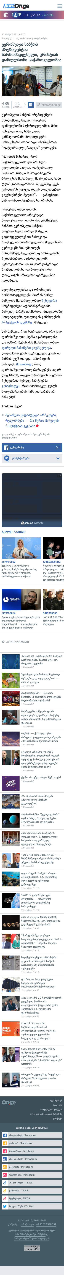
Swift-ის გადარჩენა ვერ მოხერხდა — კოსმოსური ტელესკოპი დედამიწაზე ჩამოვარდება (32, 902)
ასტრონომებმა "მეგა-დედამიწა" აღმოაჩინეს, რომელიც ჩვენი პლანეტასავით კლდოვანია (32, 820)
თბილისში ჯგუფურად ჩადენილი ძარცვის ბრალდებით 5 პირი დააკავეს (32, 1080)
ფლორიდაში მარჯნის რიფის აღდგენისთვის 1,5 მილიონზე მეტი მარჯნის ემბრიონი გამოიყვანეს (32, 881)
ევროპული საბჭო (27, 434)
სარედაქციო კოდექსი (51, 1109)
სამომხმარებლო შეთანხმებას (30, 1234)
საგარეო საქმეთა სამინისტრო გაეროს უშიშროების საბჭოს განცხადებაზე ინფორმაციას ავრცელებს (32, 965)
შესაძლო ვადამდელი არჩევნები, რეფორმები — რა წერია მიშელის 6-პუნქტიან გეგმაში (32, 420)
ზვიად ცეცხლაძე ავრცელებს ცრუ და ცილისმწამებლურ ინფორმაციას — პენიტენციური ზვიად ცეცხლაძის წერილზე (20, 609)
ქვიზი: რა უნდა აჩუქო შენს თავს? (32, 783)
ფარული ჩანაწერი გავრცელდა (26, 348)
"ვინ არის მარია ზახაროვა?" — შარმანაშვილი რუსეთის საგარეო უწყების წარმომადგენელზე (32, 860)
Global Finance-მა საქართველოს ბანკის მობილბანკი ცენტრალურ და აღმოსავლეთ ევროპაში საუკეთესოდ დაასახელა (32, 1032)
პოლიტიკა (7, 38)
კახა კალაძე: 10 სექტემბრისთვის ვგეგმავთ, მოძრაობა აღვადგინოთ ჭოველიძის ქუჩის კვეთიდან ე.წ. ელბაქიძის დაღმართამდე (32, 1007)
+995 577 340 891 (46, 1224)
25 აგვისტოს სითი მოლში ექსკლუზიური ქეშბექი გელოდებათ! (32, 801)
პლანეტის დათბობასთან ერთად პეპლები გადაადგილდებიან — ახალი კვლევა (32, 680)
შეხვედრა (49, 300)
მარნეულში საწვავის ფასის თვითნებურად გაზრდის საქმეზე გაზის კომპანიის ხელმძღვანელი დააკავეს (32, 719)
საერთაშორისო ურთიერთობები (31, 38)
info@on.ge (27, 1224)
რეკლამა (57, 1105)
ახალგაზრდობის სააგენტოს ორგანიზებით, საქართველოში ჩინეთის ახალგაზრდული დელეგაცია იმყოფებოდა (32, 840)
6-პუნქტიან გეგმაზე (17, 322)
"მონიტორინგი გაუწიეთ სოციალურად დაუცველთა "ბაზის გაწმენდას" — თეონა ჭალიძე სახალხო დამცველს (32, 943)
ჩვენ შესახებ (56, 1100)
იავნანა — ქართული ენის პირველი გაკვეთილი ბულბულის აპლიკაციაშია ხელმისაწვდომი (32, 739)
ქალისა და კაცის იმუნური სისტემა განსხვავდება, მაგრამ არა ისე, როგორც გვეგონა (32, 661)
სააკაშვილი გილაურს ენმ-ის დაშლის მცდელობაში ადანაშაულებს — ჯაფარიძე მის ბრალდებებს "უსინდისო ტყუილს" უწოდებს (32, 1058)
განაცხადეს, (11, 386)
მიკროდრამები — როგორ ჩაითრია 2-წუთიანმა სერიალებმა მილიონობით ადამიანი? (32, 698)
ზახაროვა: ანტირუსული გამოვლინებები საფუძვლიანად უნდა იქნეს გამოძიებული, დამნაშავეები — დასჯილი (20, 557)
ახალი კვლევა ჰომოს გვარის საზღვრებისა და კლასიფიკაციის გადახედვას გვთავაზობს (32, 922)
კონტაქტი (57, 1118)
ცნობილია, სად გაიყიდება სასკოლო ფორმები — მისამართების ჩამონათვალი (32, 985)
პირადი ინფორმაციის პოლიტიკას (31, 1238)
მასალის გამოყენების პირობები (46, 1114)
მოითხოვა (24, 364)
